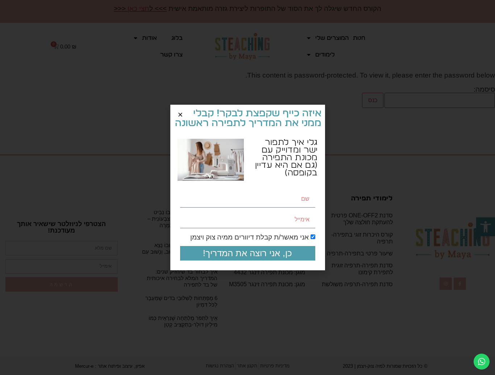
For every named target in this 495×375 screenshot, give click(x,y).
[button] (180, 114)
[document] (247, 187)
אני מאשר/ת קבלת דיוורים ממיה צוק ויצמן (249, 237)
